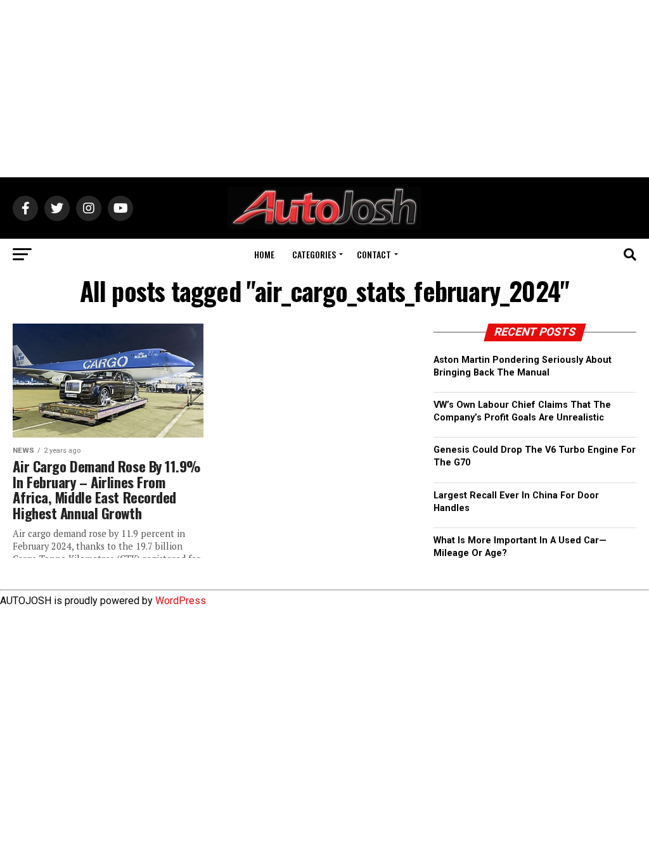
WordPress (180, 601)
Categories (314, 254)
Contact (374, 254)
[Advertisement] (324, 88)
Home (264, 254)
